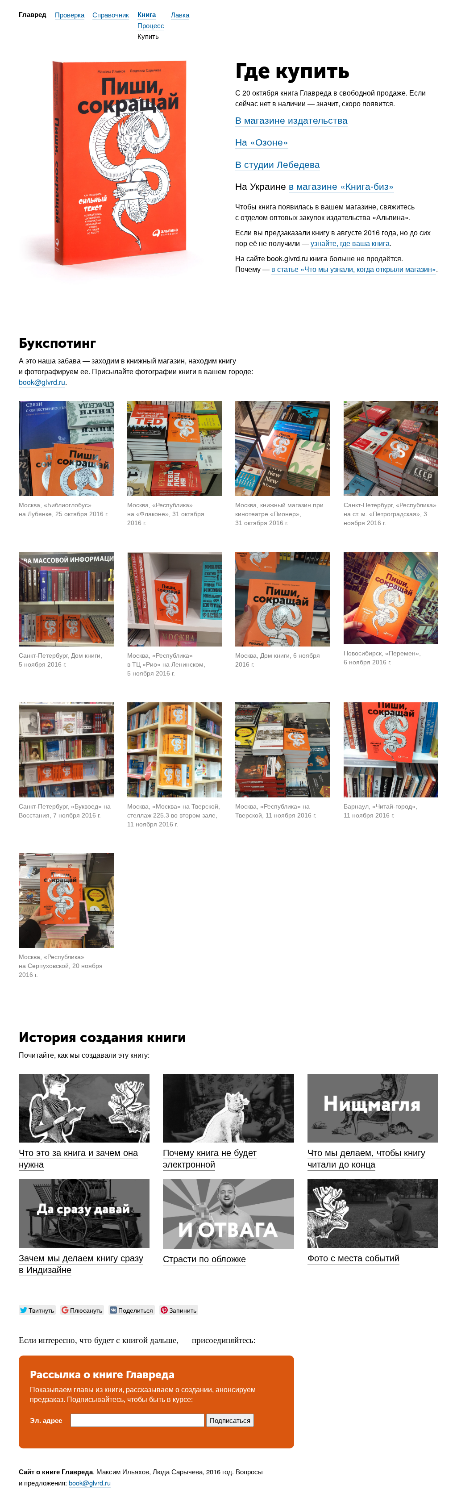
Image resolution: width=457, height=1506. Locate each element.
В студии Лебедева (277, 164)
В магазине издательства (291, 119)
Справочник (110, 14)
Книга (146, 14)
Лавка (180, 14)
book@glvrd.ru (42, 382)
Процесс (150, 25)
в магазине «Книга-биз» (341, 185)
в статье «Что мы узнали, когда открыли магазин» (353, 269)
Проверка (69, 14)
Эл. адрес (46, 1420)
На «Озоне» (261, 141)
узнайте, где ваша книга (350, 243)
